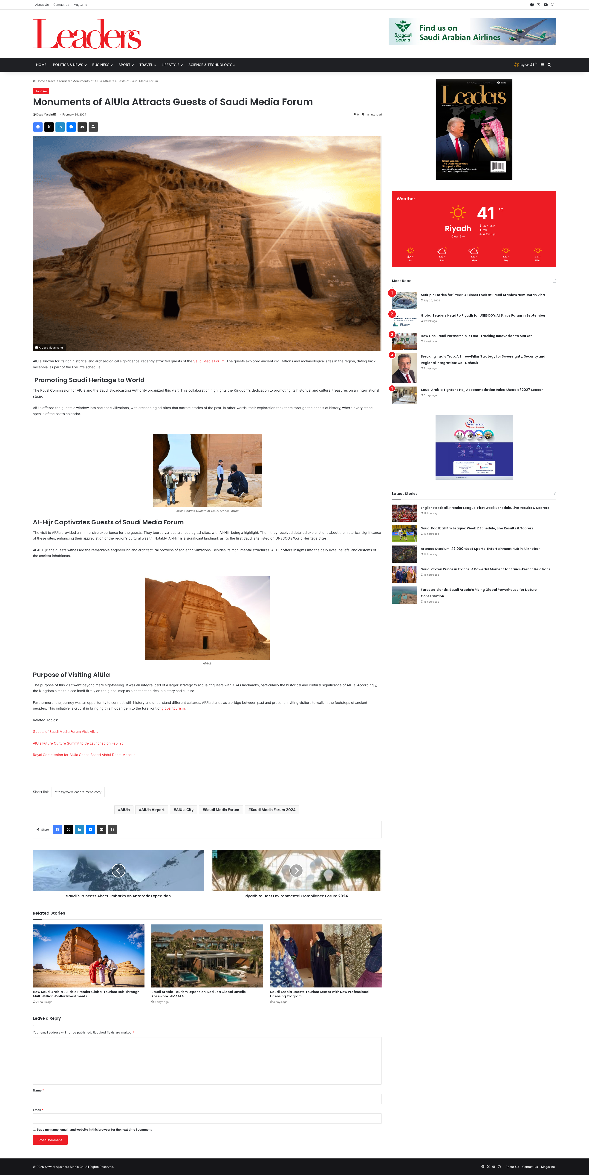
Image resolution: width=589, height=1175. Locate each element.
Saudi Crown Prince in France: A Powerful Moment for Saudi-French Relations (485, 569)
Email (38, 1110)
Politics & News (68, 65)
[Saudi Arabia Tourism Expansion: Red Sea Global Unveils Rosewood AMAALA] (207, 955)
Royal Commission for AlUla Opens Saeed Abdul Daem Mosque (84, 755)
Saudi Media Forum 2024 (273, 809)
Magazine (80, 4)
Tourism (64, 81)
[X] (49, 127)
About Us (42, 4)
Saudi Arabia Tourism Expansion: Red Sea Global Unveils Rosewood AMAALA (198, 994)
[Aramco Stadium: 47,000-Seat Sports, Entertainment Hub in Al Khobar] (404, 554)
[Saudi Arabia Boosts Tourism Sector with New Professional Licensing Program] (326, 955)
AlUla (125, 809)
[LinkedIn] (60, 127)
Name (38, 1090)
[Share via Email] (82, 127)
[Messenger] (71, 127)
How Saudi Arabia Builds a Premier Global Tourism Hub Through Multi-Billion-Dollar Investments (86, 994)
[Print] (93, 127)
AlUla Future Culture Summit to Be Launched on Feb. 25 (78, 743)
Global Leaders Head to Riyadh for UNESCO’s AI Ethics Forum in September (483, 315)
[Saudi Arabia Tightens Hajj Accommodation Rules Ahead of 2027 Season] (404, 395)
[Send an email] (54, 114)
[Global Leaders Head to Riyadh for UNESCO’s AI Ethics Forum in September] (404, 320)
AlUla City (184, 809)
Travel (146, 65)
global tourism (173, 708)
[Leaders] (87, 34)
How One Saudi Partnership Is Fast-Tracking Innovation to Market (476, 336)
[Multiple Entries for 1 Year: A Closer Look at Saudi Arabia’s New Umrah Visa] (404, 300)
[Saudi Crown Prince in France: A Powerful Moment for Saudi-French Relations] (404, 574)
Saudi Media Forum (209, 361)
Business (101, 65)
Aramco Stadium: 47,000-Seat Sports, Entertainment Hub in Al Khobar (480, 548)
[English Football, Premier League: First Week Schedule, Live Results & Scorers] (404, 513)
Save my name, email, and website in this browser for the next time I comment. (95, 1129)
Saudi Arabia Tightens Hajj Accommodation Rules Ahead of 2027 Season (482, 389)
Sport (124, 65)
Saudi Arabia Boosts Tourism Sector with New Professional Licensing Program (319, 994)
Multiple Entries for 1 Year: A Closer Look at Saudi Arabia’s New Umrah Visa (483, 295)
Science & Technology (210, 65)
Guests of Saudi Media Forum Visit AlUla (65, 731)
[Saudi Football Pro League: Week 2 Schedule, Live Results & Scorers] (404, 533)
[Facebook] (38, 127)
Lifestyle (170, 65)
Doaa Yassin (44, 114)
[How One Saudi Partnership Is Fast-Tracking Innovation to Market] (404, 341)
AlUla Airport (153, 809)
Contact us (61, 4)
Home (41, 65)
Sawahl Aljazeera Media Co (64, 1167)
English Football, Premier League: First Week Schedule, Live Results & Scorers (485, 507)
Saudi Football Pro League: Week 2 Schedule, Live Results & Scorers (477, 528)
